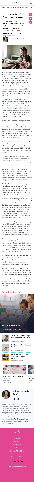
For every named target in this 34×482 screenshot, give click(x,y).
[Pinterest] (18, 461)
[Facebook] (12, 461)
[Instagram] (15, 461)
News (8, 7)
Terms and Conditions (17, 451)
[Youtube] (22, 461)
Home (3, 7)
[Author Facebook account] (14, 399)
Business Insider (7, 421)
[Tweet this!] (30, 18)
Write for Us (17, 445)
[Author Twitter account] (18, 399)
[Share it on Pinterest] (30, 14)
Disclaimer (17, 448)
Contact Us (17, 441)
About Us (17, 438)
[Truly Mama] (17, 435)
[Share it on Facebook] (30, 22)
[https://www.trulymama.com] (15, 2)
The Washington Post (20, 419)
